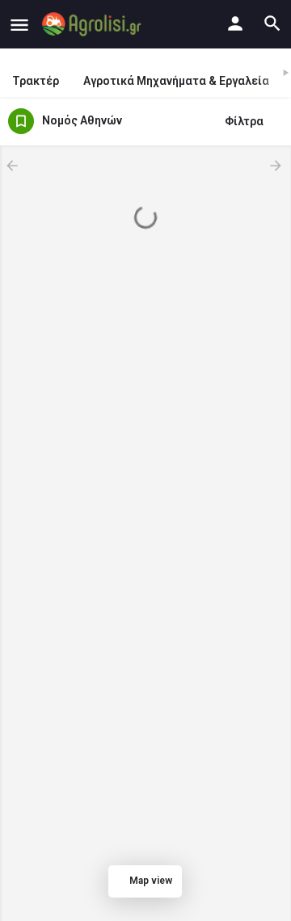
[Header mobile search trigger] (272, 23)
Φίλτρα (244, 121)
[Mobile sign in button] (235, 23)
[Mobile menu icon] (19, 24)
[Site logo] (93, 24)
